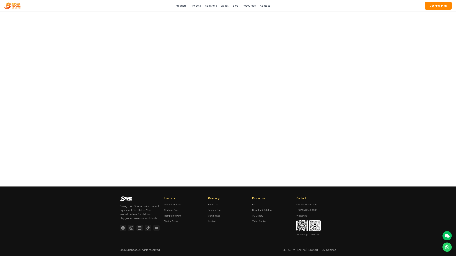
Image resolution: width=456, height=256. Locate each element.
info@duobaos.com (306, 204)
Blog (235, 5)
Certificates (214, 215)
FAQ (254, 204)
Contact (265, 5)
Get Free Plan (438, 5)
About (225, 5)
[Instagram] (131, 228)
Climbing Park (171, 210)
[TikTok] (148, 228)
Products (180, 5)
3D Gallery (257, 215)
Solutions (211, 5)
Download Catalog (262, 210)
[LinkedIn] (139, 228)
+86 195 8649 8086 (306, 210)
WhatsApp (301, 215)
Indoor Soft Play (172, 204)
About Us (213, 204)
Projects (196, 5)
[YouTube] (156, 228)
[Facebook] (123, 228)
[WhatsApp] (447, 247)
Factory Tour (214, 210)
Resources (249, 5)
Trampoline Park (172, 215)
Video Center (259, 221)
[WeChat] (447, 235)
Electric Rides (171, 221)
